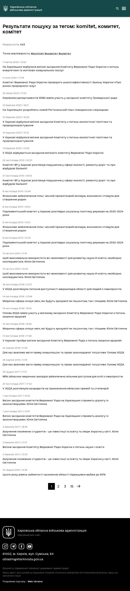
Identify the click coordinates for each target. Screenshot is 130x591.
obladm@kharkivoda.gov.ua (23, 559)
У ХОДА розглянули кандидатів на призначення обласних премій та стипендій (56, 388)
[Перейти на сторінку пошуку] (117, 8)
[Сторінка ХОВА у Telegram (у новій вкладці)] (13, 546)
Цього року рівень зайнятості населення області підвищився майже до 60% (54, 474)
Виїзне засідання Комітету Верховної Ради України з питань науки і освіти (53, 447)
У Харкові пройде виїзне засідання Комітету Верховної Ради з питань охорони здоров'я (62, 340)
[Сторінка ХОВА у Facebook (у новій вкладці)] (21, 546)
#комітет (65, 53)
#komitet (37, 53)
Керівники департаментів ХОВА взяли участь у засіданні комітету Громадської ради (60, 97)
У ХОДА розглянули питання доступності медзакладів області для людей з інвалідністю (62, 289)
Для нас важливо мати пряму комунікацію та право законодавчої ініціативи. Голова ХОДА (63, 352)
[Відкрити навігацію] (123, 8)
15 (71, 486)
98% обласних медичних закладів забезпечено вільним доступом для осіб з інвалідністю (63, 376)
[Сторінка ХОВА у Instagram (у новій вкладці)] (5, 546)
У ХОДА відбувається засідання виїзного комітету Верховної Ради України (53, 152)
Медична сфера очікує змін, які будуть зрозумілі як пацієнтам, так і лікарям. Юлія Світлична (65, 301)
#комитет (51, 53)
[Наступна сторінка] (78, 486)
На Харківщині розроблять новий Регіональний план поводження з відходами (55, 109)
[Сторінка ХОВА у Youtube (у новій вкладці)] (29, 546)
